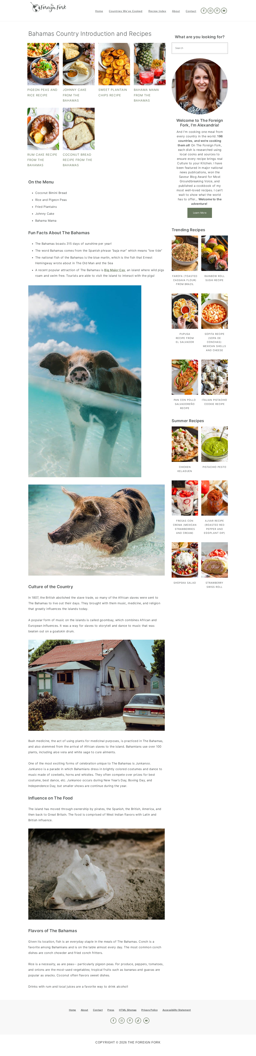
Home (72, 1010)
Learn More (199, 212)
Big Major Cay (114, 270)
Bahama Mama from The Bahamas (146, 95)
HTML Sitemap (128, 1010)
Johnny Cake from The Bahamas (75, 95)
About (84, 1010)
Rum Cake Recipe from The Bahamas (42, 160)
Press (110, 1010)
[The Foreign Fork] (48, 10)
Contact (98, 1010)
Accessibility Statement (176, 1010)
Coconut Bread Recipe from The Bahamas (77, 160)
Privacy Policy (149, 1010)
